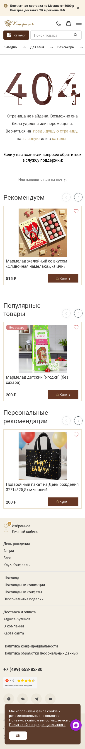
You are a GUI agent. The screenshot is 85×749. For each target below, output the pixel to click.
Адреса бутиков (16, 619)
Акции (8, 550)
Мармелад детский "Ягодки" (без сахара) (37, 379)
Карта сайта (13, 633)
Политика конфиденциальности (30, 646)
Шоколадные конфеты (22, 591)
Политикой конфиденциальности (37, 724)
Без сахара (65, 47)
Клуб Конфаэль (16, 564)
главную (31, 138)
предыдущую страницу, (55, 131)
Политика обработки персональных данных (40, 653)
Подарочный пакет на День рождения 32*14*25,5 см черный (42, 487)
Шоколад (11, 577)
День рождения (16, 543)
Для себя (37, 47)
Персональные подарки (23, 598)
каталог (59, 138)
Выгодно (10, 47)
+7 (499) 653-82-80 (58, 23)
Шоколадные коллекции (24, 584)
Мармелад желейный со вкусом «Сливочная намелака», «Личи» (36, 263)
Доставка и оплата (19, 611)
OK (18, 735)
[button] (78, 197)
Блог (7, 557)
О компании (13, 626)
